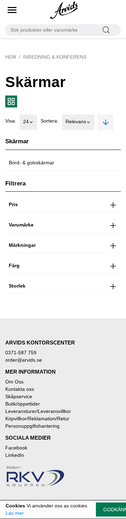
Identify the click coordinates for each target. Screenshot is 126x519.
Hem (10, 57)
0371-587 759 (20, 352)
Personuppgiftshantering (32, 426)
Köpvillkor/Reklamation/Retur (37, 418)
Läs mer (15, 513)
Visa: (10, 121)
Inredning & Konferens (54, 57)
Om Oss (14, 382)
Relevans (75, 121)
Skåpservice (18, 396)
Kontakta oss (19, 389)
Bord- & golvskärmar (31, 162)
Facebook (16, 448)
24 (26, 121)
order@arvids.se (23, 360)
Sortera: (49, 121)
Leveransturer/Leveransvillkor (38, 411)
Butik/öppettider (22, 404)
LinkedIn (14, 455)
